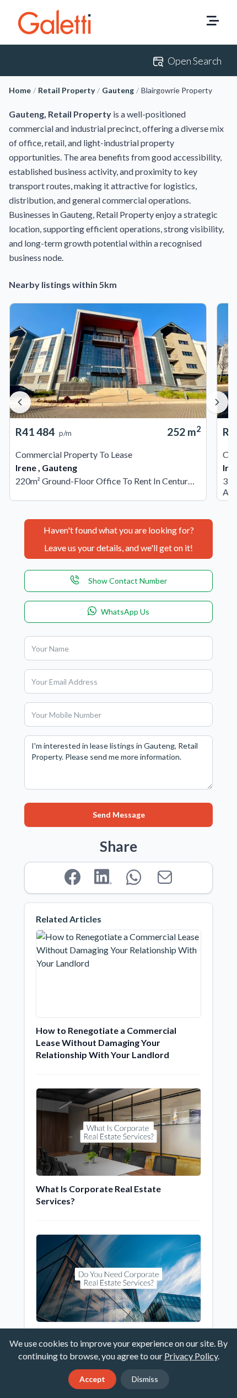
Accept (92, 1379)
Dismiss (145, 1379)
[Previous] (20, 402)
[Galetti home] (54, 22)
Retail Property (66, 90)
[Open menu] (213, 22)
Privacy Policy (191, 1356)
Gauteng (118, 90)
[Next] (217, 402)
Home (20, 90)
